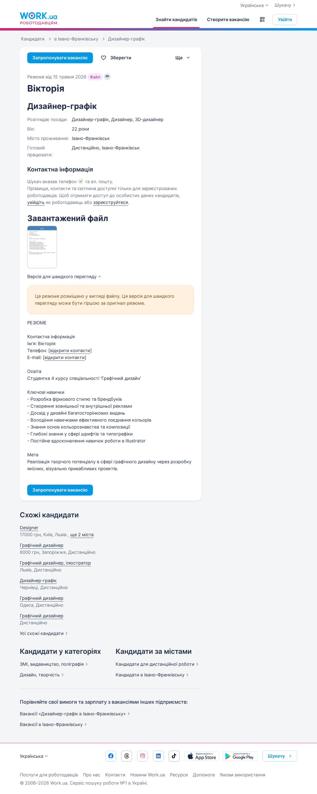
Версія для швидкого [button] (62, 276)
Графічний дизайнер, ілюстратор (55, 562)
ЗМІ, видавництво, (52, 664)
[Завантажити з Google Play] (240, 756)
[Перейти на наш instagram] (142, 756)
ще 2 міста (82, 534)
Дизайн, (40, 674)
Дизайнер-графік (38, 580)
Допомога (204, 774)
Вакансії (51, 724)
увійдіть (36, 202)
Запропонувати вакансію (60, 57)
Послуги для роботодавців (49, 774)
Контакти (115, 774)
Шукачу (283, 5)
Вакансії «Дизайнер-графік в (73, 713)
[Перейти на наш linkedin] (158, 756)
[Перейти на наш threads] (126, 756)
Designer (29, 527)
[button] (262, 19)
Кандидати (155, 664)
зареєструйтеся (110, 202)
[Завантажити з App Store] (202, 756)
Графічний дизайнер (41, 545)
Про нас (91, 774)
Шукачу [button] (276, 756)
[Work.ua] (38, 18)
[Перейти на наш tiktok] (174, 756)
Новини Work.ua (147, 774)
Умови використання (242, 774)
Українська (31, 756)
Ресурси (179, 774)
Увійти (285, 19)
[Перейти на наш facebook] (110, 756)
